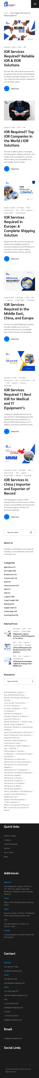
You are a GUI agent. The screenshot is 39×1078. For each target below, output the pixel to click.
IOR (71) (7, 589)
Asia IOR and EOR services (14, 695)
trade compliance (11, 802)
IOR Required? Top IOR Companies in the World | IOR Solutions (19, 138)
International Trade (12, 743)
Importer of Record (11, 737)
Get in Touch (8, 852)
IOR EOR (12, 748)
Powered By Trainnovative (19, 1069)
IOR (25, 47)
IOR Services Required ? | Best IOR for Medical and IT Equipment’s (17, 398)
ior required (9, 754)
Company (7, 840)
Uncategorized (20, 213)
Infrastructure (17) (11, 585)
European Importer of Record (15, 716)
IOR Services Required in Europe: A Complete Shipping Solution (19, 226)
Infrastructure (8, 210)
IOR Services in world (12, 786)
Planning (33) (9, 604)
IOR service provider (24, 754)
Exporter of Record (11, 719)
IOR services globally (12, 775)
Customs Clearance (11, 705)
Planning (23, 383)
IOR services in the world (14, 783)
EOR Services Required (12, 713)
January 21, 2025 (9, 127)
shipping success (10, 797)
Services (7, 848)
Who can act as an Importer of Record (16, 808)
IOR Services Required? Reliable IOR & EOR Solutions (19, 58)
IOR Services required (12, 788)
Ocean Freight (8, 213)
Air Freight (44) (10, 571)
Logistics (29, 210)
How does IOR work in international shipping (18, 728)
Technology (30, 300)
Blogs (6, 857)
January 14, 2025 (9, 208)
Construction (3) (10, 578)
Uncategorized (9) (11, 615)
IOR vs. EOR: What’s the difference (18, 791)
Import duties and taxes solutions (18, 735)
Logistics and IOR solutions (15, 794)
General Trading (10, 836)
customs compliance (12, 708)
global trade (27, 721)
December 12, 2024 (10, 470)
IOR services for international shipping (16, 765)
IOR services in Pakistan (13, 780)
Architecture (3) (10, 574)
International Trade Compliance (17, 746)
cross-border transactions (14, 703)
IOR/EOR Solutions (11, 844)
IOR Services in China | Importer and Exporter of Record (17, 486)
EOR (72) (7, 582)
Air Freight (20, 208)
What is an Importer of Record (16, 805)
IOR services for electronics (15, 759)
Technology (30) (10, 611)
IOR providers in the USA (13, 751)
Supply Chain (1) (10, 608)
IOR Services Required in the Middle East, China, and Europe (19, 311)
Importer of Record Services (15, 740)
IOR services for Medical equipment (18, 772)
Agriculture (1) (9, 567)
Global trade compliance (14, 724)
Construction (8, 380)
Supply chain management (14, 799)
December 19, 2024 (10, 378)
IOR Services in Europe (13, 778)
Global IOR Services (11, 721)
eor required (9, 711)
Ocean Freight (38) (11, 600)
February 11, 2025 (9, 47)
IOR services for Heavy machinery (17, 762)
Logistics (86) (9, 596)
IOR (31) (7, 593)
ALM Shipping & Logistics (14, 692)
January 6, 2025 (9, 297)
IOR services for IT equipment (16, 770)
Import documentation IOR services (18, 732)
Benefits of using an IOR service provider (16, 698)
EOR (19, 47)
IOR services (9, 756)
